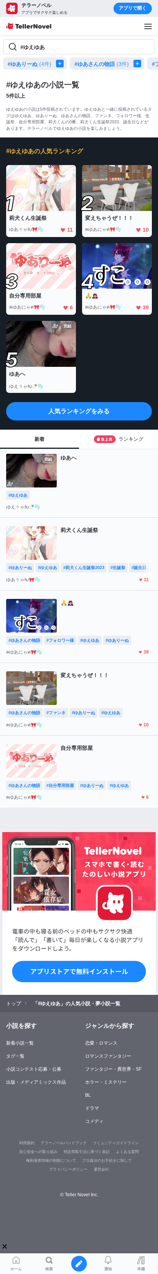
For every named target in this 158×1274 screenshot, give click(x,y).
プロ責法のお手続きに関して (107, 1160)
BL (88, 1095)
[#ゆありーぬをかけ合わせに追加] (61, 63)
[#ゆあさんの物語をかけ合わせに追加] (138, 63)
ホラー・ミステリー (106, 1082)
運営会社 (101, 1169)
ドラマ (92, 1108)
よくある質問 (127, 1152)
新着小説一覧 (20, 1043)
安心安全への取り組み (38, 1152)
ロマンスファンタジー (108, 1056)
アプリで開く (132, 8)
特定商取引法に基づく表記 (87, 1152)
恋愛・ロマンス (101, 1043)
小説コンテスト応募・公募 (33, 1069)
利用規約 (27, 1143)
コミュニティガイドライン (116, 1143)
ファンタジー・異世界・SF (113, 1069)
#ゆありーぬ (29, 64)
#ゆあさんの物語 (101, 64)
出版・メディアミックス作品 (36, 1082)
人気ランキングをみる (79, 411)
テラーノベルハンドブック (64, 1143)
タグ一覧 (15, 1056)
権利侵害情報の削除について (51, 1160)
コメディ (94, 1121)
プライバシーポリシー (68, 1169)
